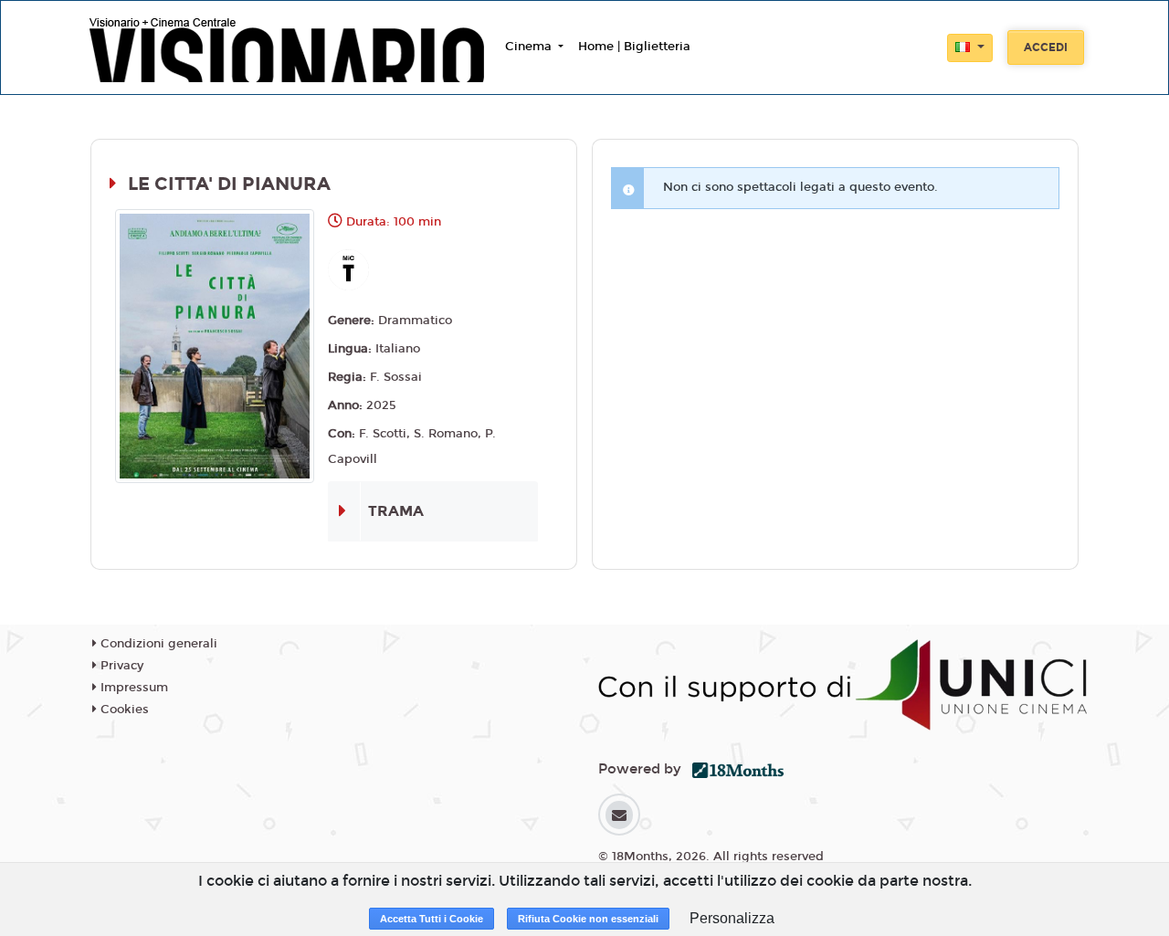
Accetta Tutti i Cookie (431, 918)
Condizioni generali (157, 643)
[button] (970, 48)
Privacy (120, 665)
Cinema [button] (530, 46)
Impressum (132, 687)
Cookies (123, 709)
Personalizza (732, 918)
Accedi (1046, 47)
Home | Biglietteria (634, 46)
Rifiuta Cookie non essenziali (588, 918)
